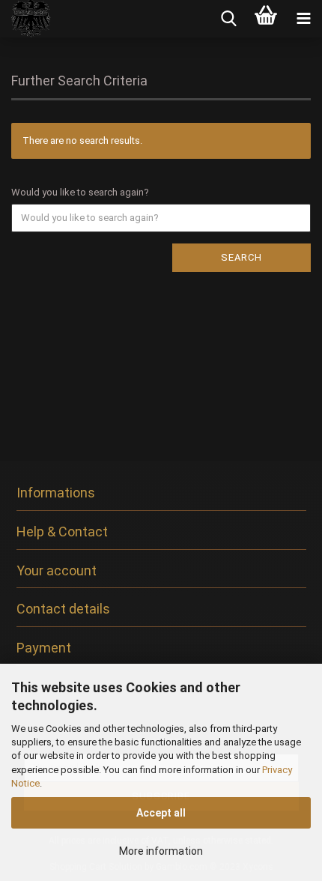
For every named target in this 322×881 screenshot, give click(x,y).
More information (161, 851)
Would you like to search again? (80, 192)
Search (241, 257)
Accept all (161, 813)
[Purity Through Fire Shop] (26, 18)
